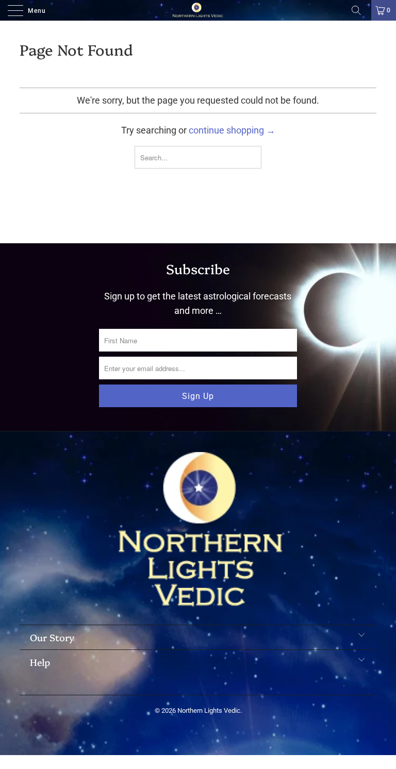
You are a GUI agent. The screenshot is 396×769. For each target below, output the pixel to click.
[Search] (360, 10)
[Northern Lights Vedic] (198, 10)
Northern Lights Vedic (208, 710)
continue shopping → (232, 130)
